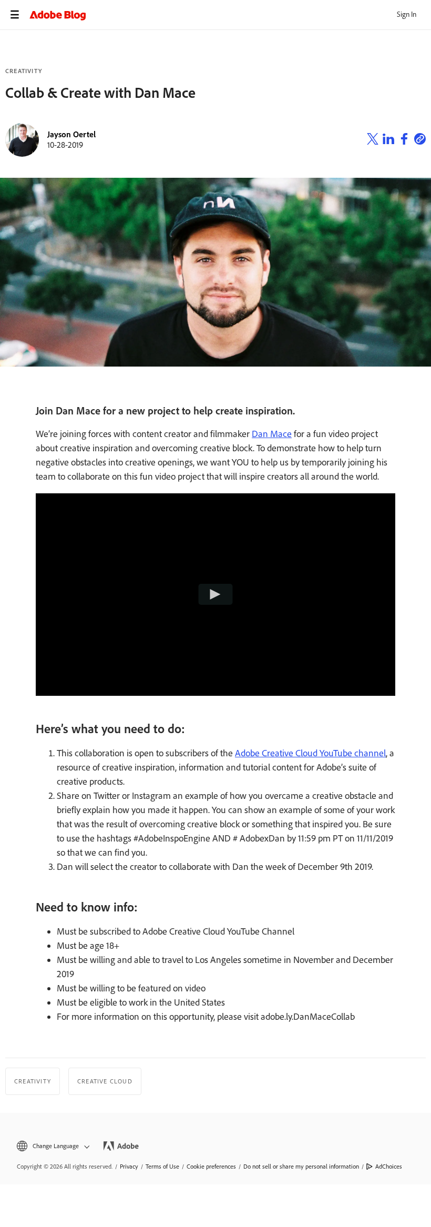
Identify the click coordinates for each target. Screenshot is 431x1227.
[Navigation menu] (14, 14)
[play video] (216, 594)
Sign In (406, 14)
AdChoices (388, 1166)
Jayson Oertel (71, 134)
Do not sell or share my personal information (301, 1166)
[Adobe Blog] (230, 14)
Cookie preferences (211, 1166)
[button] (52, 1146)
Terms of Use (162, 1166)
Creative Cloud (104, 1081)
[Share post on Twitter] (372, 140)
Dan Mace (272, 434)
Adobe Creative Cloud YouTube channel (310, 753)
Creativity (23, 71)
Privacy (129, 1166)
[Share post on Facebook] (404, 140)
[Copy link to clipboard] (420, 140)
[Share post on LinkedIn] (388, 140)
